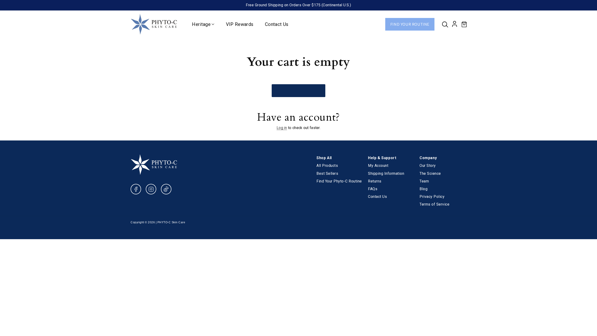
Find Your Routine (409, 24)
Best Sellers (327, 173)
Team (424, 181)
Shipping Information (386, 173)
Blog (423, 189)
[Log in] (454, 24)
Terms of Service (434, 204)
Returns (375, 181)
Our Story (428, 165)
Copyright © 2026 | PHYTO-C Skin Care (158, 222)
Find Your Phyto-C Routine (339, 181)
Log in (282, 128)
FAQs (372, 189)
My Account (378, 165)
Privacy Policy (432, 196)
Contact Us (377, 196)
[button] (444, 24)
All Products (327, 165)
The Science (430, 173)
